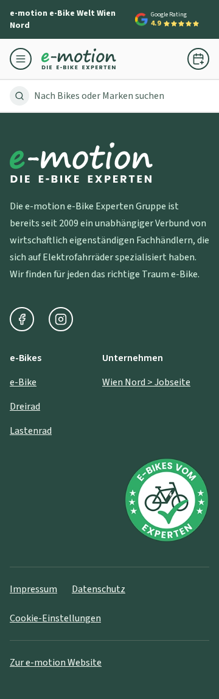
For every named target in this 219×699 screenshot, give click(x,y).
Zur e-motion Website (56, 662)
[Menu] (25, 59)
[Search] (19, 96)
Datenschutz (98, 589)
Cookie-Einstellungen (55, 618)
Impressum (33, 589)
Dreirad (25, 406)
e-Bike (23, 382)
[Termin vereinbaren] (198, 59)
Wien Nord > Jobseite (146, 382)
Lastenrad (31, 430)
